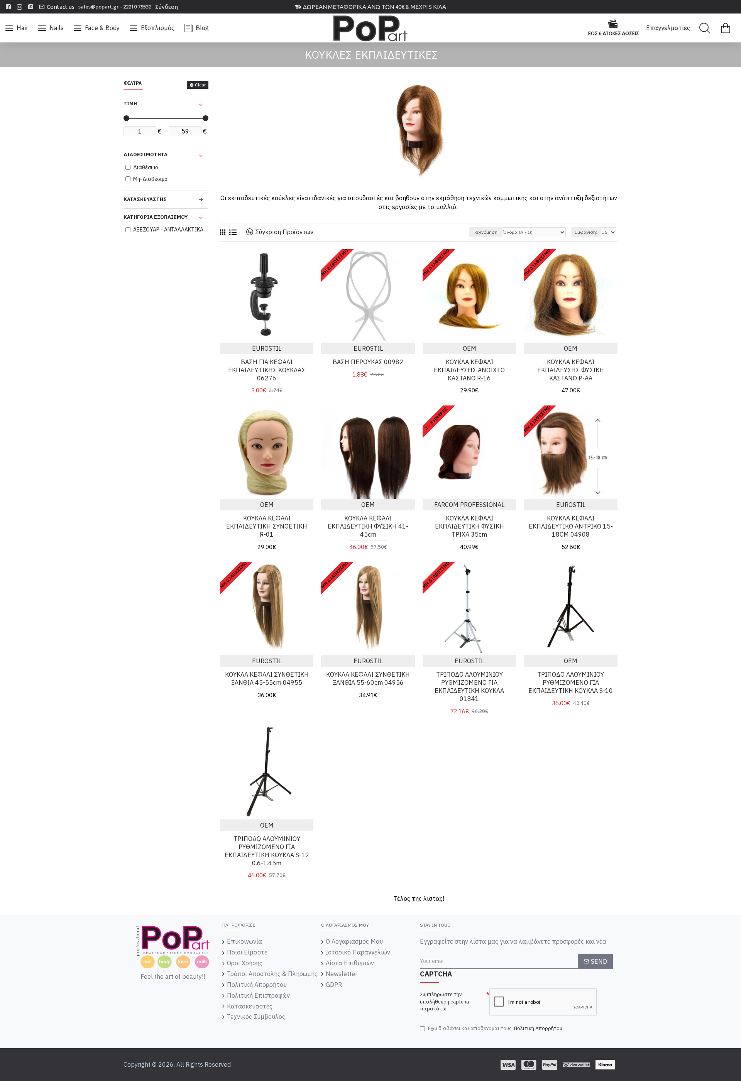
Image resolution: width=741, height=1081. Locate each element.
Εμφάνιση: (586, 232)
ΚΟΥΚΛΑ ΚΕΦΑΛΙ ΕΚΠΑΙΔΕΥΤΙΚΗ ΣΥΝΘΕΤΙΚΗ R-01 (266, 526)
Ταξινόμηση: (486, 232)
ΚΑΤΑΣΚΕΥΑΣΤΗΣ (145, 199)
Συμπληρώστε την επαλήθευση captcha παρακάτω (444, 1001)
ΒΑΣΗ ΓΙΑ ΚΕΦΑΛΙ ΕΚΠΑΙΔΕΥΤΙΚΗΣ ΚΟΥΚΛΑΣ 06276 (266, 370)
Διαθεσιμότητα (145, 154)
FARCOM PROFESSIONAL (469, 504)
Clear (200, 85)
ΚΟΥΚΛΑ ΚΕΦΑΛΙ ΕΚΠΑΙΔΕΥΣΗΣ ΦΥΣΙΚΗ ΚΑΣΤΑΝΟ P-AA (570, 370)
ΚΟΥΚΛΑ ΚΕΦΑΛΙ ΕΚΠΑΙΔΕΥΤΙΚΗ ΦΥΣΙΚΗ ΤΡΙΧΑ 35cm (469, 526)
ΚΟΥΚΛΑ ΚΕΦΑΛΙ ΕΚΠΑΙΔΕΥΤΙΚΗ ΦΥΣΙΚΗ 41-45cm (368, 526)
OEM (469, 348)
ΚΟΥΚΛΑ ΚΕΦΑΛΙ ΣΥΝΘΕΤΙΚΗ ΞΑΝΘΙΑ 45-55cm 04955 (267, 678)
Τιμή (130, 103)
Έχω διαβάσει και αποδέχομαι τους (495, 1028)
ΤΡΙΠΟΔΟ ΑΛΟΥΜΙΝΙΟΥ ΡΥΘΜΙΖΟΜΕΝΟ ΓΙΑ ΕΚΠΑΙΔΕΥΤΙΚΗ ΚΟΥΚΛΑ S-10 (570, 682)
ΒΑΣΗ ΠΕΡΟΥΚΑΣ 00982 (368, 362)
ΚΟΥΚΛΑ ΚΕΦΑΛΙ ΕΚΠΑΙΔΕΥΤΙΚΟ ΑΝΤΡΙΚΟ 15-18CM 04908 (571, 526)
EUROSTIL (266, 348)
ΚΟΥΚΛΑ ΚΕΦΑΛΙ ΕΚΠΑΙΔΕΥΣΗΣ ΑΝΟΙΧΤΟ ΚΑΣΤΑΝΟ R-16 (469, 370)
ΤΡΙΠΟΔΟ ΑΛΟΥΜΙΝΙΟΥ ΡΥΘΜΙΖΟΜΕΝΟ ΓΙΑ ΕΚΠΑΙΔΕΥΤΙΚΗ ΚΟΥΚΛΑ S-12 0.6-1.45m (267, 850)
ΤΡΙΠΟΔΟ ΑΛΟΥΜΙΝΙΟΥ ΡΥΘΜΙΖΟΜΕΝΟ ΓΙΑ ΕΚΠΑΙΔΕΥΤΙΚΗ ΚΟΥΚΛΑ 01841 (469, 686)
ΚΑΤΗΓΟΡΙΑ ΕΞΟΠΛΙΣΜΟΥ (156, 217)
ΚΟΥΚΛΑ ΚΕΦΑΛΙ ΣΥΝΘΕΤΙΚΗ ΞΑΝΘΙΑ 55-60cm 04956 (368, 678)
